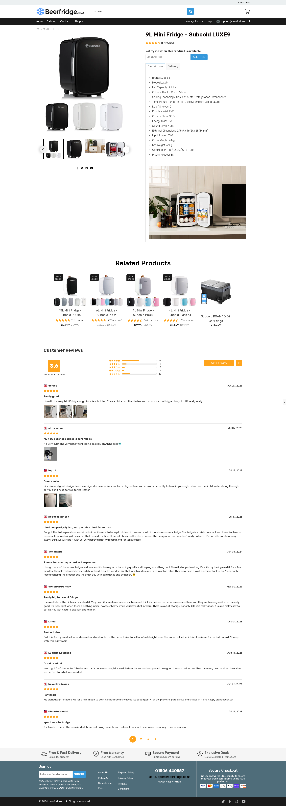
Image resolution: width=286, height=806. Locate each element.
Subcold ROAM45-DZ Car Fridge (216, 319)
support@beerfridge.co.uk (235, 21)
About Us (103, 772)
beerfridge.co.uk (58, 801)
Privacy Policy (125, 778)
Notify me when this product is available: (173, 51)
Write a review (219, 362)
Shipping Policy (126, 772)
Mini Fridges (51, 29)
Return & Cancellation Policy (105, 783)
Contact (65, 21)
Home (39, 21)
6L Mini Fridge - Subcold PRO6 (106, 313)
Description (155, 66)
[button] (239, 363)
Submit (79, 774)
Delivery (173, 66)
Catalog (51, 21)
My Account (244, 2)
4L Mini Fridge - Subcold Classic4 (179, 313)
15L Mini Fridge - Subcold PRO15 (70, 313)
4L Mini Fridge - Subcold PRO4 (143, 313)
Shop (77, 21)
